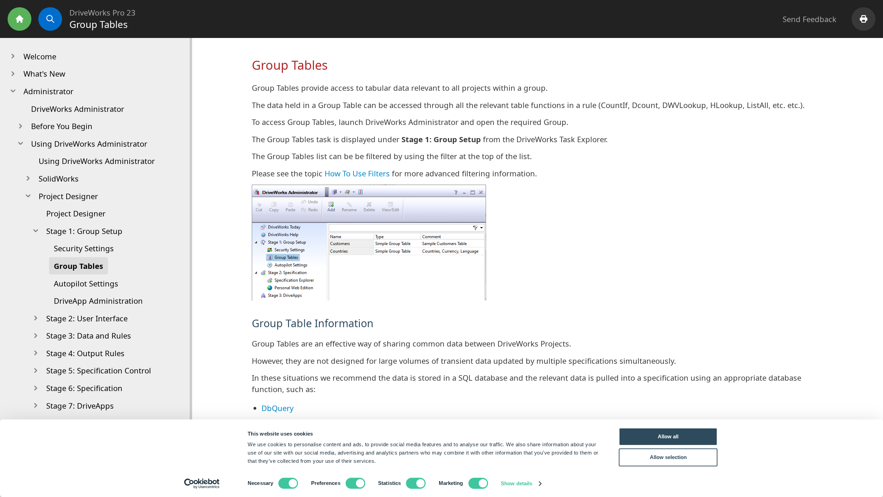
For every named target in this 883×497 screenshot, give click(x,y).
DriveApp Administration (98, 300)
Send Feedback (809, 19)
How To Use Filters (357, 173)
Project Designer (76, 213)
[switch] (355, 483)
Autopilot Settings (86, 283)
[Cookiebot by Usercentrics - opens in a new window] (202, 483)
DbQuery (277, 408)
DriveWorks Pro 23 (102, 12)
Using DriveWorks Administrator (97, 161)
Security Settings (84, 248)
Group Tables (78, 266)
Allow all (668, 436)
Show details (516, 483)
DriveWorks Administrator (77, 109)
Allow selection (668, 457)
